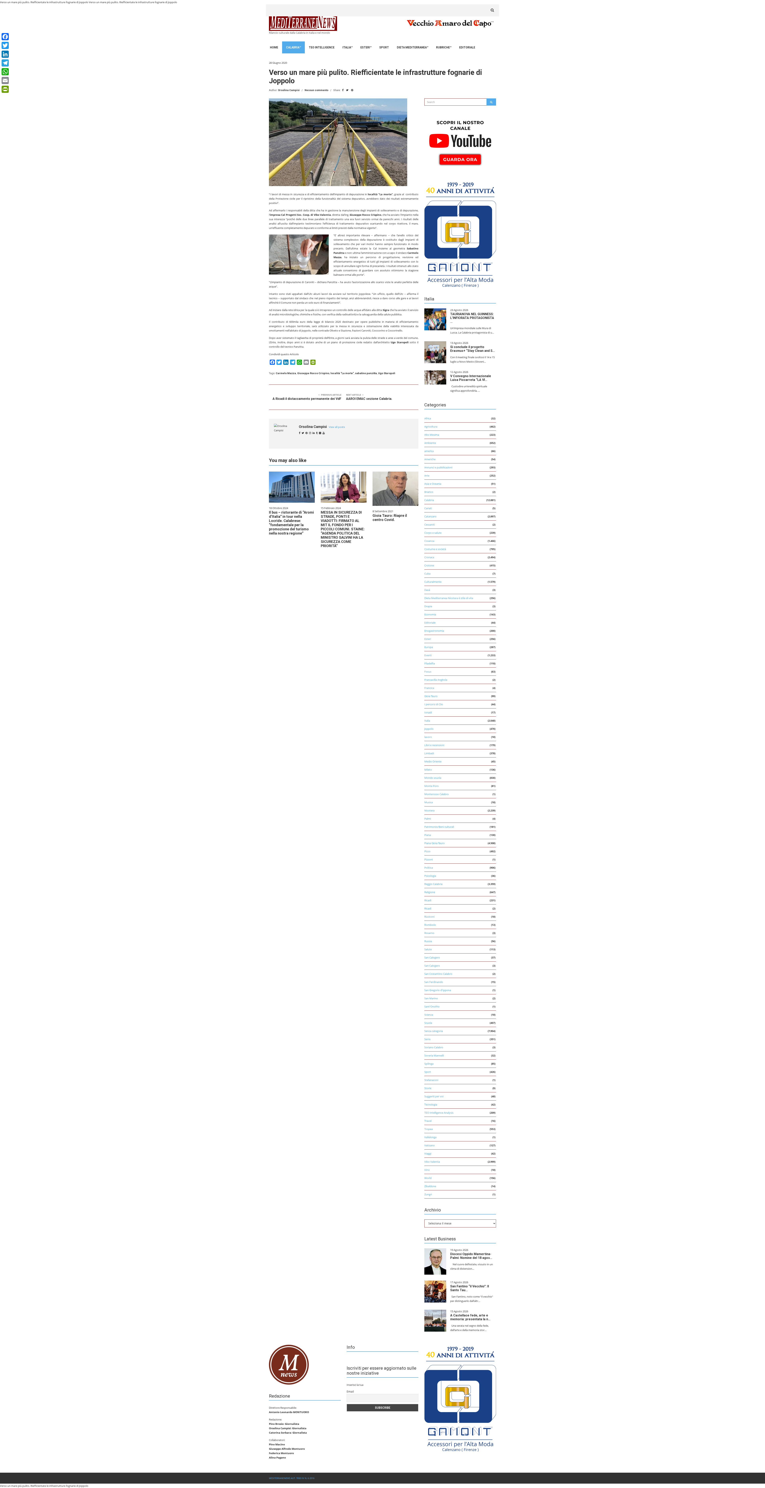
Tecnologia (430, 1104)
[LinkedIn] (5, 54)
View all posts (337, 427)
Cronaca (429, 557)
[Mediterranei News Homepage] (289, 1364)
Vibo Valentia (432, 1161)
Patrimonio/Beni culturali (439, 827)
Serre (427, 1039)
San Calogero (432, 957)
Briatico (428, 492)
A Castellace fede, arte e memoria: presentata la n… (470, 1317)
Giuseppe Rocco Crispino (313, 373)
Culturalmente (432, 582)
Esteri (365, 47)
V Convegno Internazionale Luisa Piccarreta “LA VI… (470, 378)
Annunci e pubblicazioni (438, 467)
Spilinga (429, 1063)
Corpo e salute (432, 533)
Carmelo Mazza (286, 373)
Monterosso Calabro (436, 794)
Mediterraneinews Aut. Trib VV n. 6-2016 (291, 1478)
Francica (429, 688)
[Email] (5, 80)
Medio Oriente (432, 761)
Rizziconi (429, 916)
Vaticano (429, 1145)
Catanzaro (430, 516)
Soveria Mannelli (434, 1055)
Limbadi (429, 753)
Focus (427, 671)
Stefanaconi (431, 1080)
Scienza (428, 1014)
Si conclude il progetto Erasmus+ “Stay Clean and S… (472, 349)
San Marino (431, 998)
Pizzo (427, 851)
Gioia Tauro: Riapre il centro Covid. (390, 517)
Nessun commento (316, 90)
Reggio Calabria (433, 884)
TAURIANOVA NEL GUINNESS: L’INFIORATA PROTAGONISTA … (472, 318)
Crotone (429, 565)
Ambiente (430, 443)
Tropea (428, 1129)
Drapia (428, 606)
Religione (429, 892)
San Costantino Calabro (438, 974)
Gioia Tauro (430, 696)
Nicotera (429, 810)
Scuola (428, 1023)
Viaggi (427, 1153)
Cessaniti (429, 524)
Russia (428, 941)
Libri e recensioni (434, 745)
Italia (346, 47)
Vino (427, 1170)
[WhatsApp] (5, 71)
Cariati (428, 508)
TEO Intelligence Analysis (438, 1112)
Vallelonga (430, 1137)
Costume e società (435, 549)
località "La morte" (342, 373)
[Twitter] (5, 45)
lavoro (428, 737)
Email (350, 1391)
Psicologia (430, 876)
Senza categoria (433, 1031)
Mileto (428, 769)
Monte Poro (431, 786)
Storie (427, 1088)
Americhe (429, 459)
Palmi (427, 818)
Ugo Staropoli (386, 373)
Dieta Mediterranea (412, 47)
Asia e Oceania (432, 484)
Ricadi (427, 900)
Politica (428, 867)
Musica (428, 802)
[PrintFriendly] (5, 89)
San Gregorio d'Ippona (437, 990)
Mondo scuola (432, 778)
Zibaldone (430, 1186)
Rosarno (429, 933)
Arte (426, 475)
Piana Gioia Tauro (434, 843)
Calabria (292, 47)
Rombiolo (430, 925)
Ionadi (428, 712)
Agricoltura (430, 426)
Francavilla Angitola (435, 680)
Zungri (428, 1194)
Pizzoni (428, 859)
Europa (428, 647)
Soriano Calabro (433, 1047)
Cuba (427, 573)
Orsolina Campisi (289, 90)
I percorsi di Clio (433, 704)
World (428, 1178)
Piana (427, 835)
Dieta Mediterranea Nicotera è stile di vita (448, 598)
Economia (430, 614)
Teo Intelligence (321, 47)
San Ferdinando (433, 982)
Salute (428, 949)
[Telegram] (5, 63)
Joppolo (429, 729)
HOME (274, 47)
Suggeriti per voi (433, 1096)
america (429, 451)
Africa (427, 418)
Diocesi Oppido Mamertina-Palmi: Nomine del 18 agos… (471, 1256)
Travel (428, 1121)
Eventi (428, 655)
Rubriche (443, 47)
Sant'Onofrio (431, 1006)
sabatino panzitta (366, 373)
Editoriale (467, 47)
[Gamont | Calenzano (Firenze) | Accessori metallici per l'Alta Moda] (460, 233)
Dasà (427, 590)
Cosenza (429, 541)
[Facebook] (5, 36)
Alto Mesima (431, 434)
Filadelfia (429, 663)
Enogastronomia (434, 631)
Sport (384, 47)
